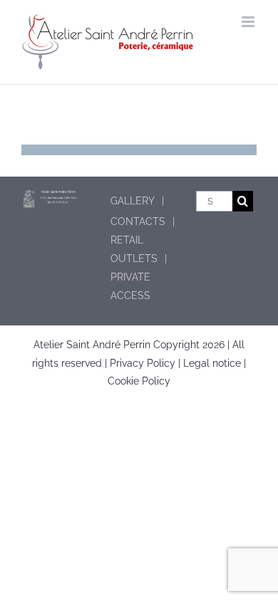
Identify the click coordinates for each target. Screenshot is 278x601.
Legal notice (213, 363)
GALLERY (132, 201)
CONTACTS (137, 221)
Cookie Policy (139, 381)
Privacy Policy (142, 363)
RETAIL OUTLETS (134, 248)
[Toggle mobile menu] (249, 21)
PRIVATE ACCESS (130, 285)
